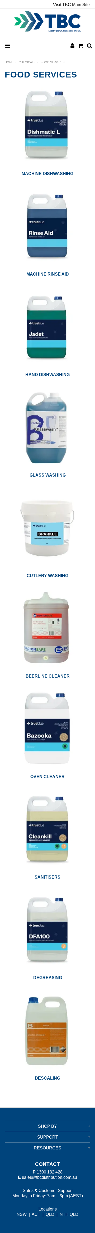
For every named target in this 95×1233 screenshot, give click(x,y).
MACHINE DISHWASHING (47, 173)
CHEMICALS (27, 62)
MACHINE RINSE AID (47, 274)
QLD (50, 1214)
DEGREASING (47, 977)
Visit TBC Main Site (71, 5)
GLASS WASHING (48, 475)
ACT (36, 1214)
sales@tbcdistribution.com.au (49, 1177)
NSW (22, 1214)
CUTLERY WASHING (47, 575)
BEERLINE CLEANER (48, 676)
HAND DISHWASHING (47, 374)
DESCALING (47, 1078)
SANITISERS (47, 877)
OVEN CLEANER (47, 776)
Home (9, 62)
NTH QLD (69, 1214)
